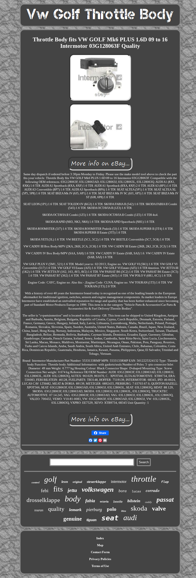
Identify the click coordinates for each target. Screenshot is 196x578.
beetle (118, 501)
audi (130, 517)
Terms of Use (100, 566)
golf (50, 479)
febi (45, 490)
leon (64, 482)
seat (110, 518)
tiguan (92, 520)
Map (100, 545)
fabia (90, 500)
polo (111, 509)
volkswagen (98, 489)
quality (56, 509)
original (77, 482)
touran (38, 510)
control (35, 482)
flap (165, 482)
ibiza (123, 511)
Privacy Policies (100, 559)
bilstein (133, 500)
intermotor (118, 482)
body (73, 498)
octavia (104, 501)
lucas (136, 491)
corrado (153, 490)
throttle (143, 479)
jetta (72, 490)
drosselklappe (43, 500)
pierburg (94, 509)
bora (123, 491)
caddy (148, 502)
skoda (139, 508)
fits (58, 489)
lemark (75, 509)
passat (165, 499)
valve (159, 508)
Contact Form (100, 552)
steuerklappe (96, 482)
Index (100, 538)
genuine (72, 519)
